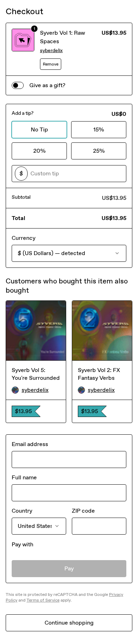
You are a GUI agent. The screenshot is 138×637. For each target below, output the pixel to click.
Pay (69, 568)
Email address (30, 444)
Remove (50, 64)
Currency (23, 238)
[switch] (18, 85)
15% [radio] (98, 129)
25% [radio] (99, 150)
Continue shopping (69, 622)
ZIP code (83, 510)
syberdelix (51, 50)
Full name (24, 477)
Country (22, 510)
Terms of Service (43, 600)
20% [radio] (39, 150)
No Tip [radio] (39, 129)
